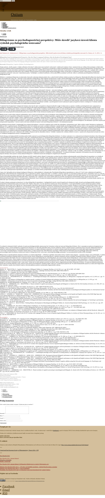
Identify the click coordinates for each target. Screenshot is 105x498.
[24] (84, 250)
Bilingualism (5, 394)
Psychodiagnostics (7, 397)
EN (3, 10)
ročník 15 (4, 391)
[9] (5, 100)
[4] (71, 78)
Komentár (2, 413)
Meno (1, 415)
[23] (83, 186)
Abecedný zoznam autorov (9, 28)
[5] (28, 81)
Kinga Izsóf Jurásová (5, 47)
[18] (84, 162)
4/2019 (4, 389)
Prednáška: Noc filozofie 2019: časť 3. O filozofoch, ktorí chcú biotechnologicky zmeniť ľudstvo (25, 469)
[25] (7, 252)
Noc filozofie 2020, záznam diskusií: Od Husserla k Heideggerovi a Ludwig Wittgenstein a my (24, 464)
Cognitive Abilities (7, 395)
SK (3, 9)
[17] (31, 156)
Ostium (17, 14)
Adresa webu (3, 420)
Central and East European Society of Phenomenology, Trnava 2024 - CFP (19, 450)
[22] (17, 185)
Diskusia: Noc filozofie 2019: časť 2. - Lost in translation (14, 468)
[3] (86, 77)
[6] (44, 83)
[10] (59, 106)
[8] (61, 87)
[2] (58, 71)
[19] (80, 163)
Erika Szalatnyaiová (18, 47)
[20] (45, 166)
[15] (12, 136)
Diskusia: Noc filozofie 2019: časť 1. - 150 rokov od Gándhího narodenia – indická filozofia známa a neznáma (28, 467)
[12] (34, 110)
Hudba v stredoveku (5, 461)
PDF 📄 (12, 49)
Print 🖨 (4, 49)
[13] (79, 114)
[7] (55, 84)
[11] (58, 109)
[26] (58, 252)
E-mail (2, 418)
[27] (90, 252)
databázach (56, 430)
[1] (31, 70)
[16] (10, 156)
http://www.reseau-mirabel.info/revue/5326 (75, 445)
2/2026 (4, 34)
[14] (22, 124)
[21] (8, 172)
